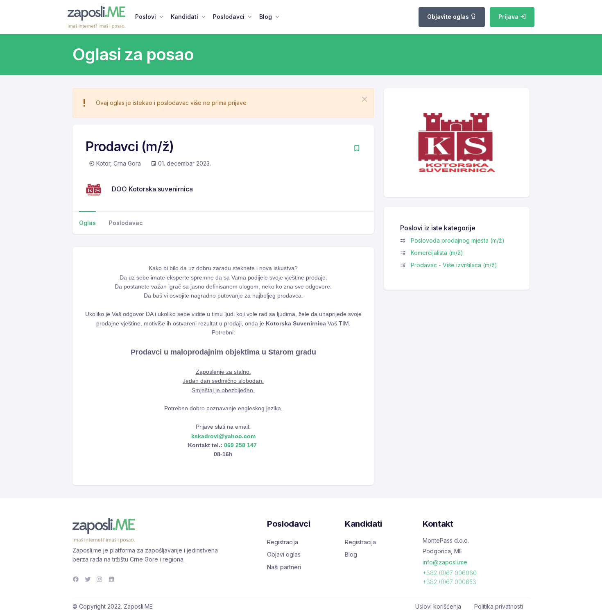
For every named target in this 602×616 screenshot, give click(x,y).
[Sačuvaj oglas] (357, 148)
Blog (265, 16)
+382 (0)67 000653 (449, 581)
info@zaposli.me (445, 562)
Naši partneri (284, 567)
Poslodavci (228, 16)
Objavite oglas (449, 16)
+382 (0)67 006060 (450, 572)
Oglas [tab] (87, 222)
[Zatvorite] (364, 99)
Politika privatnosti (498, 606)
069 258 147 (239, 445)
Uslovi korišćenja (438, 606)
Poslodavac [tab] (126, 222)
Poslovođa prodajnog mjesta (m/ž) (458, 240)
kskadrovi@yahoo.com (223, 436)
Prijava (509, 16)
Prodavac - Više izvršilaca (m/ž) (454, 264)
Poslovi (145, 16)
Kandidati (184, 16)
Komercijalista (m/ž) (437, 252)
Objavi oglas (284, 554)
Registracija (282, 542)
